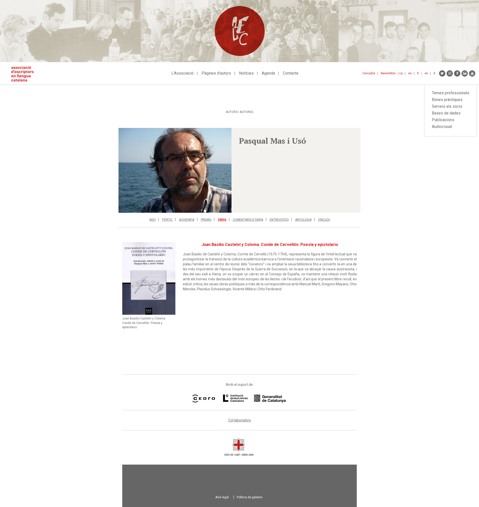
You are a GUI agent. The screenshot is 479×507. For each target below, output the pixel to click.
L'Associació (182, 73)
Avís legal (222, 497)
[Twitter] (442, 73)
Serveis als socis (447, 106)
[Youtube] (472, 73)
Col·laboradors (239, 420)
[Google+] (465, 73)
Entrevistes (279, 219)
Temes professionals (450, 93)
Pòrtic (167, 219)
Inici (152, 219)
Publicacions (443, 119)
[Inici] (24, 74)
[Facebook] (457, 73)
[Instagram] (450, 73)
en (426, 73)
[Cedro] (203, 399)
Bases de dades (446, 113)
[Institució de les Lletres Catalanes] (254, 399)
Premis (206, 219)
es (410, 73)
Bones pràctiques (447, 99)
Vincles (324, 219)
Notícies (246, 73)
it (434, 73)
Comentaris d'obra (248, 219)
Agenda (268, 73)
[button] (175, 170)
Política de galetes (249, 497)
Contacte (290, 73)
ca (401, 73)
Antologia (303, 219)
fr (418, 73)
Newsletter (388, 73)
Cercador (368, 73)
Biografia (186, 219)
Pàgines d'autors (216, 73)
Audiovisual (442, 126)
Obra (222, 219)
